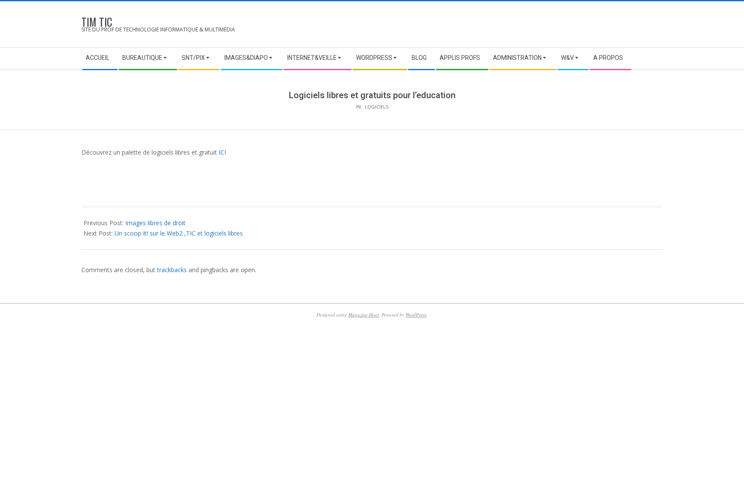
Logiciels (376, 106)
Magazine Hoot (363, 314)
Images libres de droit (155, 223)
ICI (221, 152)
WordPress (416, 314)
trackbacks (172, 270)
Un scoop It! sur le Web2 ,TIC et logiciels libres (179, 233)
